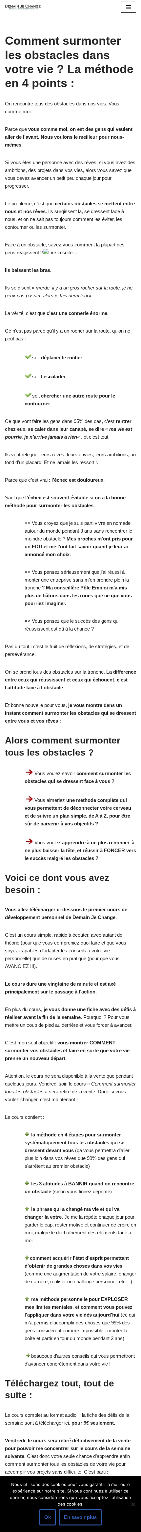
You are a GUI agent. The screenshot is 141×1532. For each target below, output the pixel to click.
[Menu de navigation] (128, 7)
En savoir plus (80, 1517)
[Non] (133, 1504)
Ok (47, 1517)
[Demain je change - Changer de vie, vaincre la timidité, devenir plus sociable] (24, 7)
